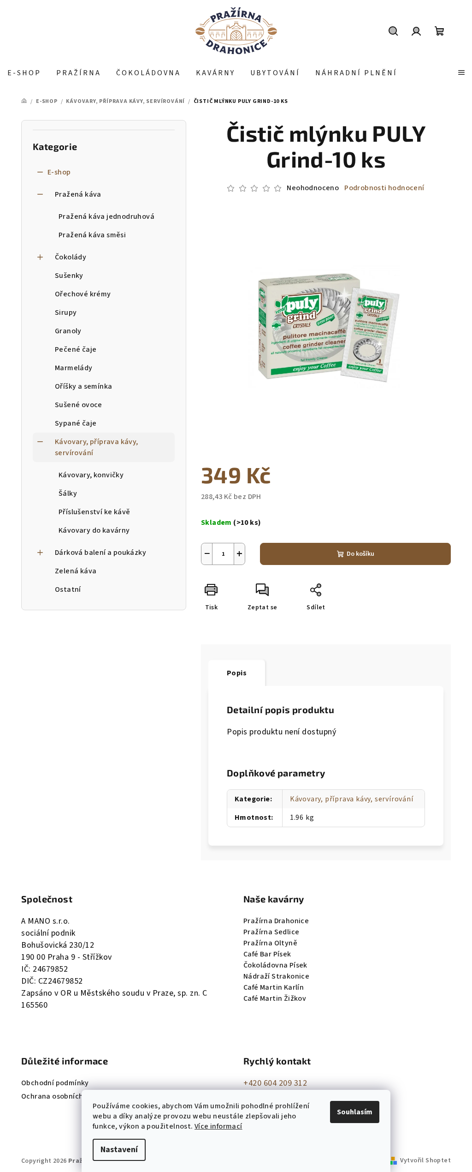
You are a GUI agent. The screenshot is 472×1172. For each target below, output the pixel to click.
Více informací (218, 1126)
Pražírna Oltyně (270, 943)
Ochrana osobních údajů (62, 1096)
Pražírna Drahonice (276, 921)
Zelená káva (75, 571)
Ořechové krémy (83, 294)
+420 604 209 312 (275, 1083)
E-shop (59, 172)
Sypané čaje (75, 423)
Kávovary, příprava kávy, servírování (96, 447)
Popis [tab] (237, 673)
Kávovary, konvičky (91, 475)
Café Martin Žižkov (274, 998)
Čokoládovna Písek (275, 965)
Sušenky (69, 275)
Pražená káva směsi (92, 235)
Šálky (68, 493)
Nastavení (119, 1149)
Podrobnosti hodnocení (384, 188)
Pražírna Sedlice (271, 932)
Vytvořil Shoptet (425, 1160)
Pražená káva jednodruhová (106, 216)
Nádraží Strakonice (276, 976)
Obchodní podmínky (55, 1083)
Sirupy (66, 312)
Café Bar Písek (267, 954)
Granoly (68, 331)
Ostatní (68, 589)
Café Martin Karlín (273, 987)
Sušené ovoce (78, 405)
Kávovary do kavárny (94, 530)
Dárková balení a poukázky (100, 552)
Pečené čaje (75, 349)
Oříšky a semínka (83, 386)
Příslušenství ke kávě (94, 512)
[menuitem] (24, 73)
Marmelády (74, 368)
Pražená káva (78, 194)
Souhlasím (354, 1112)
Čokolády (70, 257)
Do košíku (360, 554)
